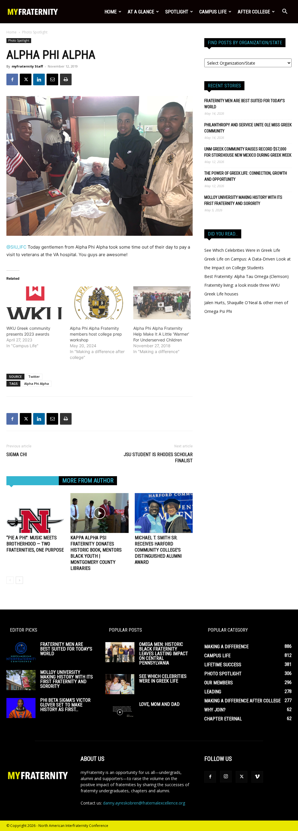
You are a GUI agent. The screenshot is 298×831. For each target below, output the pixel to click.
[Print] (66, 79)
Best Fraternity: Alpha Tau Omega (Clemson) (246, 276)
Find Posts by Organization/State (245, 42)
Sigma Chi (16, 454)
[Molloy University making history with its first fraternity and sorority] (21, 680)
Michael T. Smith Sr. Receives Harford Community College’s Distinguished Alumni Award (158, 550)
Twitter (34, 376)
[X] (25, 79)
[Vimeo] (257, 777)
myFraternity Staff (27, 66)
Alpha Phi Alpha (36, 383)
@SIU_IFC (16, 247)
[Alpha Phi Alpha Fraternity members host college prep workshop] (98, 302)
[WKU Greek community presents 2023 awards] (35, 302)
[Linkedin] (39, 79)
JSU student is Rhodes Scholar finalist (158, 457)
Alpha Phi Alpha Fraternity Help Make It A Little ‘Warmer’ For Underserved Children (161, 334)
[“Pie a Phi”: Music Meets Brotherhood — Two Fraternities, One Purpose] (35, 513)
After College (254, 12)
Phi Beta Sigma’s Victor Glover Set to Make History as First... (65, 704)
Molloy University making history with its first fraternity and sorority (243, 200)
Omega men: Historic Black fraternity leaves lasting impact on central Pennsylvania (163, 654)
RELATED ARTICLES (32, 480)
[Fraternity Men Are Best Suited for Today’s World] (21, 652)
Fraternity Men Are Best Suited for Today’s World (244, 103)
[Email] (52, 79)
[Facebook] (12, 79)
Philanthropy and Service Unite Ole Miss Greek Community (248, 128)
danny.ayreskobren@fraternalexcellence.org (144, 803)
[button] (285, 12)
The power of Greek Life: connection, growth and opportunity (245, 176)
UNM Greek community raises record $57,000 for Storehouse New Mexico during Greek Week (247, 152)
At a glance (141, 12)
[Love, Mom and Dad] (119, 712)
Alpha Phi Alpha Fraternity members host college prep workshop (96, 334)
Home (110, 12)
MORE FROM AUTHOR (87, 480)
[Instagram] (226, 776)
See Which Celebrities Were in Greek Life (242, 250)
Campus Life (213, 12)
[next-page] (19, 580)
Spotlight (176, 12)
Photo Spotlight (18, 40)
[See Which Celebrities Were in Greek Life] (119, 684)
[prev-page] (10, 580)
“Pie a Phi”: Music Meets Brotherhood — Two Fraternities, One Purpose (35, 544)
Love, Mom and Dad (159, 704)
